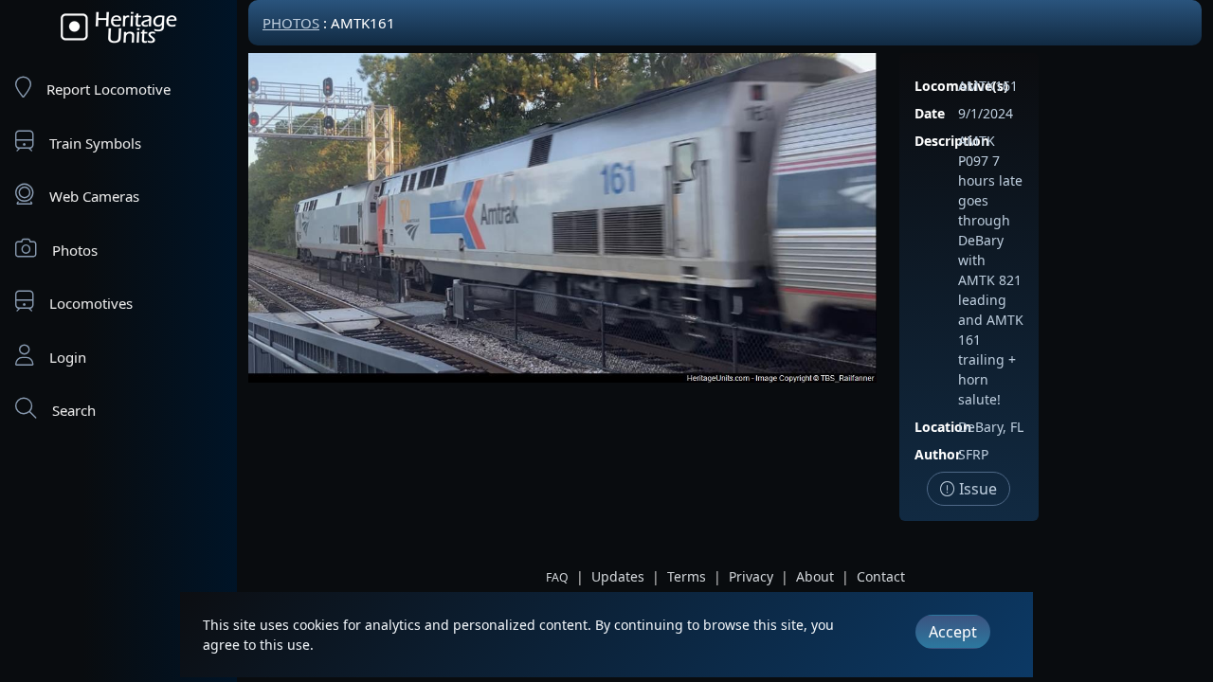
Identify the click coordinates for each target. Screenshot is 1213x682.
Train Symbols (95, 143)
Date (929, 113)
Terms (686, 576)
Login (67, 357)
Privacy (751, 576)
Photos (75, 250)
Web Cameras (94, 196)
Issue (976, 488)
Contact (881, 576)
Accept (953, 631)
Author (937, 454)
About (815, 576)
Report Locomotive (108, 89)
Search (74, 410)
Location (942, 427)
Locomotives (91, 303)
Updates (617, 576)
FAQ (557, 577)
